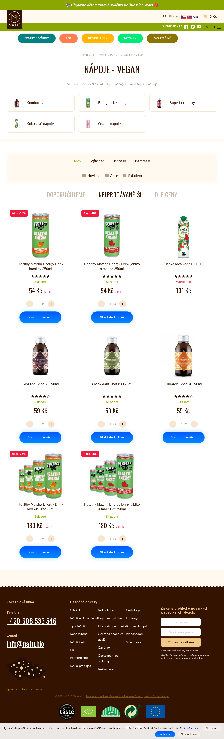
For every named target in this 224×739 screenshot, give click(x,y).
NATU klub (77, 642)
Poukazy (132, 618)
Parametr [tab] (142, 161)
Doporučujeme (66, 194)
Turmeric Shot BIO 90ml (183, 384)
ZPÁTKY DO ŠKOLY (36, 38)
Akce (114, 176)
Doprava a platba (110, 618)
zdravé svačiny (110, 5)
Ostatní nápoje (109, 124)
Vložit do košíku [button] (40, 317)
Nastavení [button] (212, 728)
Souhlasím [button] (165, 734)
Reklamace (106, 669)
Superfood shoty (182, 103)
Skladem (135, 176)
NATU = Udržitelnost (84, 618)
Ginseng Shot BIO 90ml (40, 384)
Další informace (189, 728)
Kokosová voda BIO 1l (183, 264)
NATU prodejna (80, 666)
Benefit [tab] (120, 161)
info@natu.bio (25, 643)
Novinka (94, 176)
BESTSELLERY (97, 38)
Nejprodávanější (120, 194)
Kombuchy (35, 103)
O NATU (75, 610)
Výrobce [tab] (98, 161)
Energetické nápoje (113, 103)
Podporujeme (79, 657)
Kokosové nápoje (40, 124)
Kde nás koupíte (137, 626)
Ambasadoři (134, 634)
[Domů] (14, 18)
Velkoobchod (107, 610)
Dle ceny (166, 194)
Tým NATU (77, 626)
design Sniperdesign (156, 696)
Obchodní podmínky (112, 626)
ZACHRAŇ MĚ (162, 38)
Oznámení (105, 647)
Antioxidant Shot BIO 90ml (111, 384)
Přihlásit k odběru (181, 642)
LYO (68, 38)
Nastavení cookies (97, 696)
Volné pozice (135, 642)
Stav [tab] (77, 161)
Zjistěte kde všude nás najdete (25, 689)
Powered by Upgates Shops (126, 696)
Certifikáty (133, 610)
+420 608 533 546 (31, 621)
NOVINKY (130, 38)
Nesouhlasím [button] (189, 734)
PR (72, 650)
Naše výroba (79, 634)
